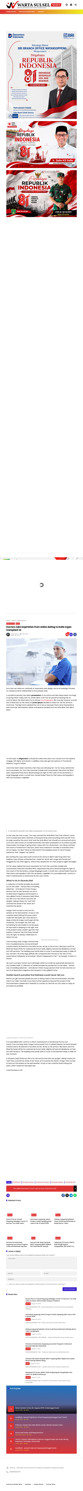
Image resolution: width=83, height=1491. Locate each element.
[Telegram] (71, 1195)
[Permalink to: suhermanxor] (8, 634)
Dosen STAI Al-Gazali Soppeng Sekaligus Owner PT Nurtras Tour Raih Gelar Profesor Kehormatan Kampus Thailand (17, 1221)
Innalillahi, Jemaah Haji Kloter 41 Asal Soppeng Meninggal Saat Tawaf (41, 1417)
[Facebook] (63, 1195)
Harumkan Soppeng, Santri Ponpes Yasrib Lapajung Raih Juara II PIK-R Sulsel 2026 (40, 1221)
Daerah (10, 1215)
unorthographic (47, 700)
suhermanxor (14, 633)
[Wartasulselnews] (33, 5)
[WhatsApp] (75, 1195)
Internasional (10, 623)
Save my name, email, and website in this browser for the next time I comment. (37, 1284)
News (17, 623)
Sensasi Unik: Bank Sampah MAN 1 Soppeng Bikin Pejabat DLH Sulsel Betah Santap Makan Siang (40, 1244)
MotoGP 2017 (71, 1182)
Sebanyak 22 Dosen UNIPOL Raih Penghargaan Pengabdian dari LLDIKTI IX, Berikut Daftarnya (64, 1244)
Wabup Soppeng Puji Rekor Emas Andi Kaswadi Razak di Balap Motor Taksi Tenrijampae (64, 1221)
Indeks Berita (38, 1484)
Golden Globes (58, 1182)
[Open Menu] (71, 5)
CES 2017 (17, 1182)
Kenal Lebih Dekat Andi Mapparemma (29, 1433)
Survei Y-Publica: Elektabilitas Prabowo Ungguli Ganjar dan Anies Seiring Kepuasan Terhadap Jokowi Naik (41, 1440)
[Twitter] (67, 1195)
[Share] (75, 634)
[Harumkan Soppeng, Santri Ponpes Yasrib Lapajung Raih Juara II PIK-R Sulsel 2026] (41, 1210)
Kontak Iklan (50, 1484)
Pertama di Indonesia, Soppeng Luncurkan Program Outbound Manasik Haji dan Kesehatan (17, 1244)
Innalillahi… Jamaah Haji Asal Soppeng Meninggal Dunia (36, 1448)
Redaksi (28, 1484)
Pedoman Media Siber (14, 1484)
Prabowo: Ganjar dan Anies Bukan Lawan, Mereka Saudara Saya (39, 1425)
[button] (66, 5)
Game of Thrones (43, 1182)
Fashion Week (29, 1182)
